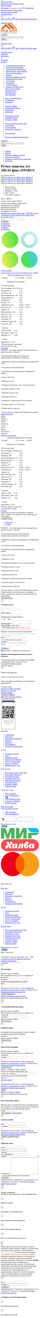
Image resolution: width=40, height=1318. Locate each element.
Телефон (4, 642)
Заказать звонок (11, 803)
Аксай (21, 4)
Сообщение (6, 1174)
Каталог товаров (11, 106)
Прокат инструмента (12, 108)
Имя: (2, 984)
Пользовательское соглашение (12, 959)
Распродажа (9, 110)
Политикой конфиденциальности (13, 992)
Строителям (9, 125)
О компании (9, 100)
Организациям (10, 127)
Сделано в (4, 963)
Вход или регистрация (9, 12)
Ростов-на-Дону (6, 4)
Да (4, 619)
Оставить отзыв (7, 518)
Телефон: (4, 979)
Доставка (12, 697)
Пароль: (4, 1078)
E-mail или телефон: (8, 1073)
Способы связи (6, 14)
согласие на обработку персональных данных (17, 989)
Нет (9, 619)
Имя (3, 1148)
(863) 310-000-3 (6, 6)
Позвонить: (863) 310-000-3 (11, 689)
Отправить (5, 648)
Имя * (3, 637)
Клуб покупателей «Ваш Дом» (16, 123)
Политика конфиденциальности (16, 137)
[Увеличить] (8, 729)
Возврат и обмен (11, 120)
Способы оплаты (11, 118)
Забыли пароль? (6, 1080)
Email (3, 644)
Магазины (9, 102)
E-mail (4, 1150)
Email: (3, 1111)
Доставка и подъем (12, 116)
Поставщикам (10, 133)
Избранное (9, 112)
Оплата (18, 697)
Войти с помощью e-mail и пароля (13, 996)
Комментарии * (6, 623)
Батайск (16, 4)
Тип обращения (7, 1154)
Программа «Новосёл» (13, 129)
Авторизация (17, 1113)
